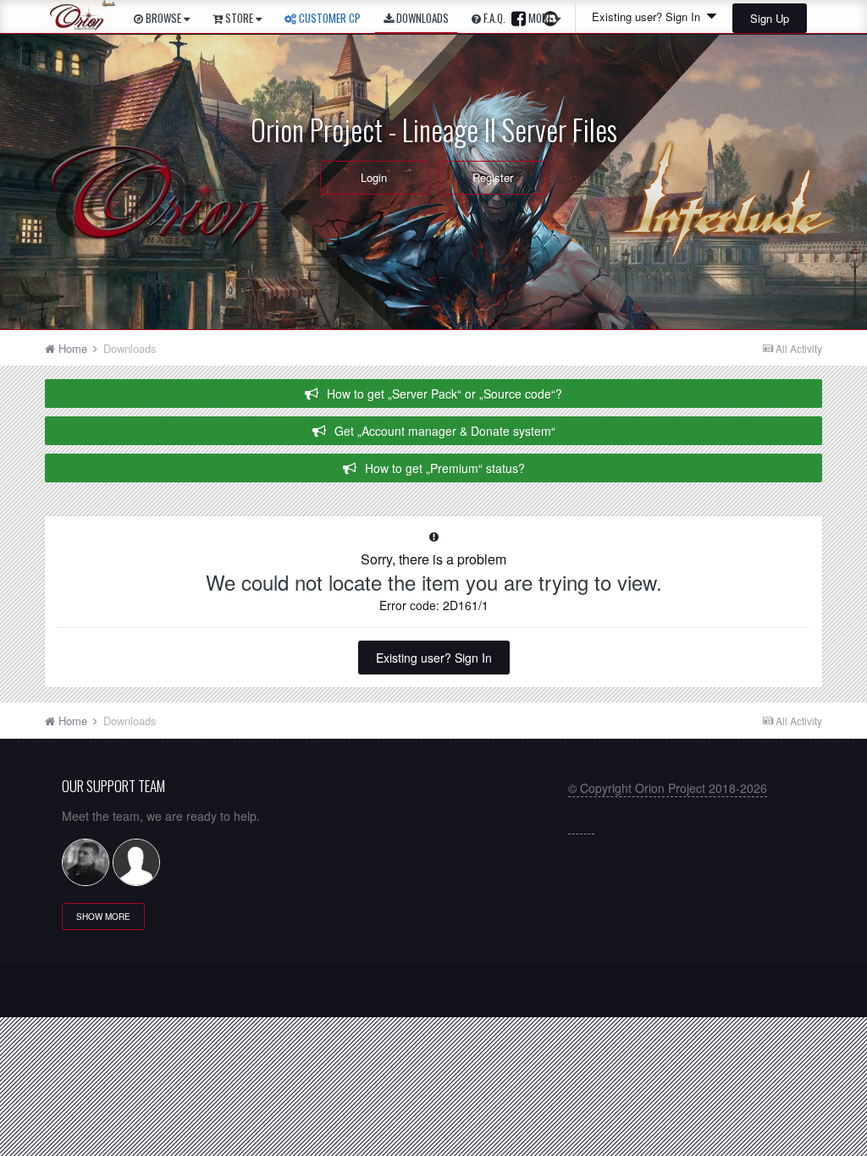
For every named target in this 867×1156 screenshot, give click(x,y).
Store (239, 17)
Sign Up (769, 18)
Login (374, 177)
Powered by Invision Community (434, 996)
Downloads (421, 17)
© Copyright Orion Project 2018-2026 (667, 787)
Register (492, 177)
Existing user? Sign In (434, 657)
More (540, 17)
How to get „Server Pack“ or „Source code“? (444, 393)
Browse (163, 17)
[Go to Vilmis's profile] (85, 862)
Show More (103, 916)
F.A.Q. (493, 17)
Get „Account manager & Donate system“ (444, 430)
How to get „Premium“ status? (445, 468)
